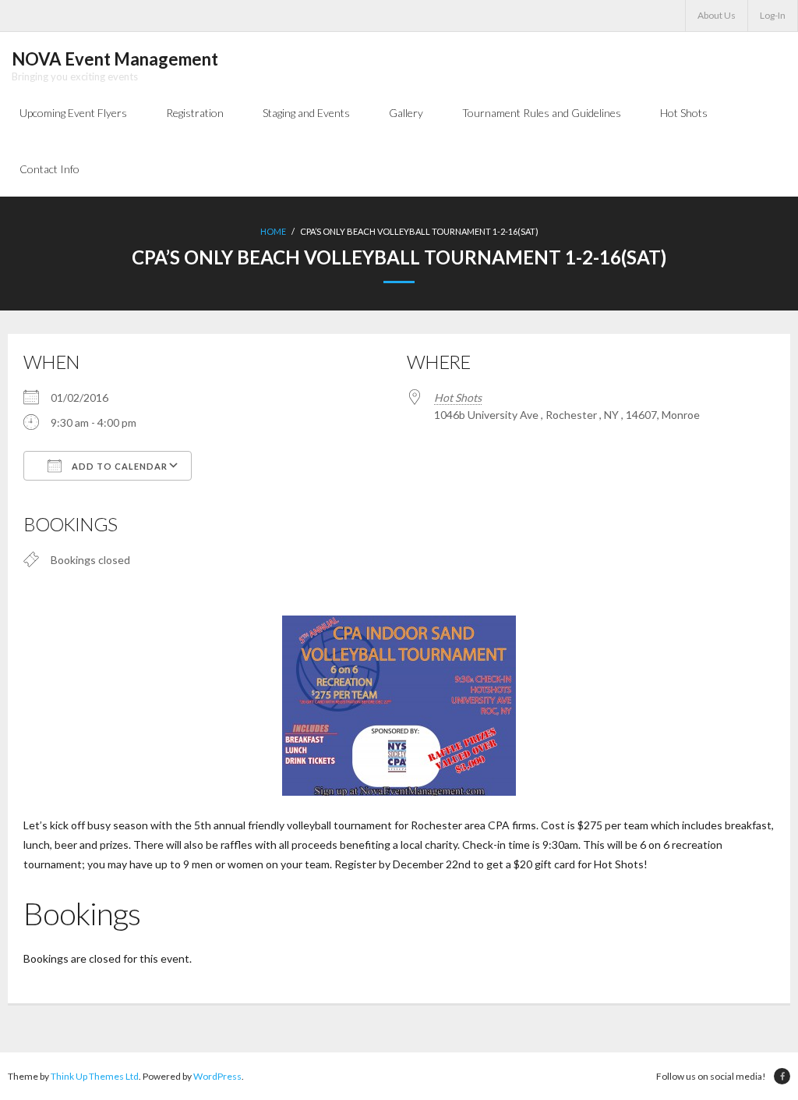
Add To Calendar (118, 466)
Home (273, 231)
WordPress (217, 1076)
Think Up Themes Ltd (95, 1076)
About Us (716, 15)
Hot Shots (458, 397)
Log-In (773, 15)
